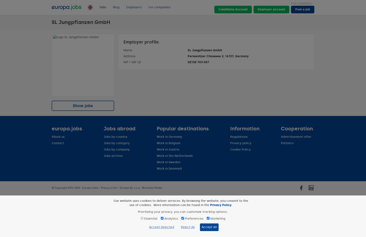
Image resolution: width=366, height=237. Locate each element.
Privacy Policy (221, 205)
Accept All (209, 227)
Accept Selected (161, 227)
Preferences (194, 218)
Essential (150, 218)
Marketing (217, 218)
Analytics (171, 218)
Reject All (188, 227)
